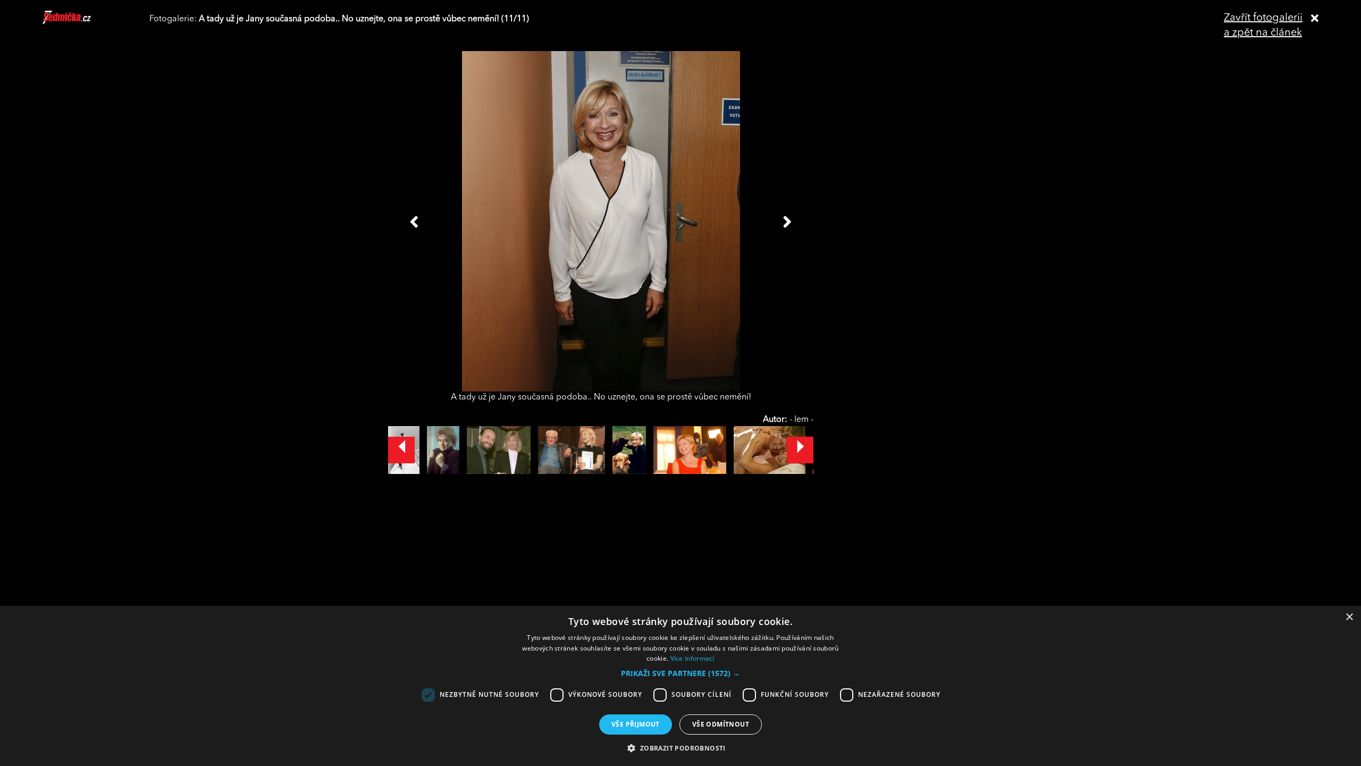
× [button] (1349, 617)
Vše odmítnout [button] (720, 724)
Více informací (692, 658)
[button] (680, 673)
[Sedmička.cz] (80, 22)
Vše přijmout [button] (635, 724)
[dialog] (680, 686)
